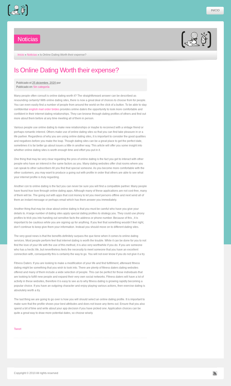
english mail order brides (44, 109)
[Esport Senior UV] (17, 18)
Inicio (21, 54)
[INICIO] (215, 10)
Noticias (32, 54)
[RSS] (214, 374)
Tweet (17, 329)
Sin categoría (41, 86)
